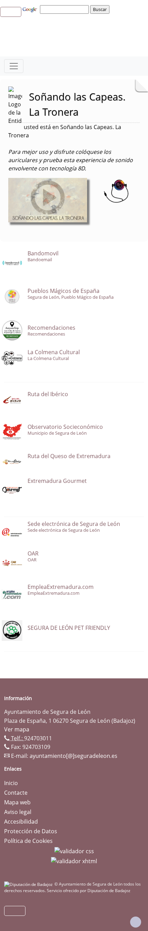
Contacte (16, 792)
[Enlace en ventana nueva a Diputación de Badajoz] (29, 884)
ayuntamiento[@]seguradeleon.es (73, 756)
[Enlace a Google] (30, 9)
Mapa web (17, 802)
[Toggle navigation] (13, 66)
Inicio (11, 783)
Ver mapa (16, 729)
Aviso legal (17, 812)
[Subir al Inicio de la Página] (135, 922)
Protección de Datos (30, 831)
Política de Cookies (28, 841)
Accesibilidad (21, 821)
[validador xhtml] (74, 861)
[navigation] (65, 9)
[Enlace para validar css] (74, 850)
